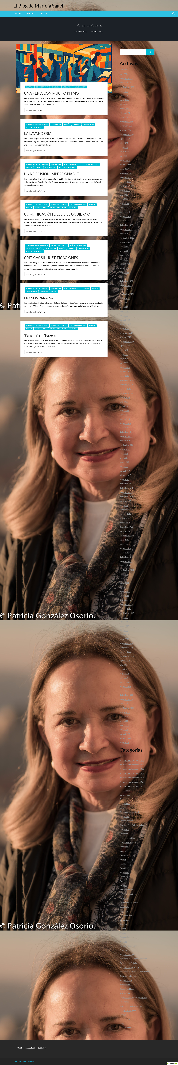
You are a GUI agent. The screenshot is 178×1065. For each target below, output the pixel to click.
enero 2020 (124, 328)
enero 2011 (124, 596)
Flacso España (125, 877)
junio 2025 (124, 95)
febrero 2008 (125, 738)
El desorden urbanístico (129, 842)
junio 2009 (124, 669)
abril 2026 (124, 74)
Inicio (18, 14)
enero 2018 (124, 427)
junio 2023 (124, 199)
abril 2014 (124, 505)
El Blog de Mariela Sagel (38, 6)
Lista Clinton (51, 248)
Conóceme (30, 14)
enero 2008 (124, 742)
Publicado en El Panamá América (133, 958)
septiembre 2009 (127, 656)
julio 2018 (124, 402)
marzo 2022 (125, 264)
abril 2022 (124, 259)
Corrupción (56, 124)
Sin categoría (125, 1002)
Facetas (123, 859)
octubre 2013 (125, 514)
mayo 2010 (124, 626)
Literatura (67, 87)
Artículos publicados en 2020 (132, 786)
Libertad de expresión (34, 248)
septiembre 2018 (127, 393)
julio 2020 (124, 302)
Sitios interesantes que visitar (132, 1006)
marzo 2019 (125, 367)
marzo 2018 (125, 419)
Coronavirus (125, 795)
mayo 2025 (124, 100)
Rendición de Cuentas (128, 984)
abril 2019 (124, 363)
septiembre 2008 (127, 708)
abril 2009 (124, 678)
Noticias (123, 924)
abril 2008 (124, 729)
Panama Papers (80, 87)
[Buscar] (150, 52)
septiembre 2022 (127, 238)
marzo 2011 (125, 591)
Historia (123, 885)
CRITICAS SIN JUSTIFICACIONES (51, 257)
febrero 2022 (125, 268)
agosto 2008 (125, 712)
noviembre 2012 (126, 531)
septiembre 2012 (127, 535)
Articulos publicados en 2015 (132, 764)
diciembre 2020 (126, 281)
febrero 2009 (125, 686)
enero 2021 (124, 277)
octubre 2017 (125, 440)
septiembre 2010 (127, 613)
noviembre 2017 (126, 436)
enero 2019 (124, 376)
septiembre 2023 (127, 186)
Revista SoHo (125, 993)
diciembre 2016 (126, 483)
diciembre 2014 (126, 496)
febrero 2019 (125, 371)
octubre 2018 (125, 389)
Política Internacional (128, 946)
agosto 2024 (125, 139)
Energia (123, 851)
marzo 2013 (125, 522)
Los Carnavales (126, 915)
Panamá (76, 124)
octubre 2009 (125, 652)
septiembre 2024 (127, 134)
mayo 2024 (124, 151)
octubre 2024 (125, 130)
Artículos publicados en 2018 (132, 777)
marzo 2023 (125, 212)
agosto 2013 (125, 518)
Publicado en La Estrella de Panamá (63, 208)
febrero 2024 (125, 164)
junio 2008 (124, 721)
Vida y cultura (125, 1027)
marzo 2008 (125, 734)
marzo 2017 (125, 471)
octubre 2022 (125, 233)
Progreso (123, 950)
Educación (124, 833)
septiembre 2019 (127, 341)
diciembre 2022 (126, 225)
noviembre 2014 (126, 501)
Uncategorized (126, 1019)
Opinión (67, 124)
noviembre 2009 (126, 647)
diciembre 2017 (126, 432)
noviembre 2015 (126, 492)
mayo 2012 (124, 540)
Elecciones (124, 846)
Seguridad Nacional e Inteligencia (133, 997)
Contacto (43, 14)
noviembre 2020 (126, 285)
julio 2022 (124, 246)
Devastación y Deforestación (132, 825)
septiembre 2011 (127, 570)
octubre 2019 (125, 337)
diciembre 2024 (126, 121)
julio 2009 (124, 665)
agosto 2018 (125, 397)
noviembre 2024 (126, 126)
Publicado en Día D (127, 954)
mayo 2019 (124, 358)
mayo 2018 (124, 410)
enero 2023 (124, 220)
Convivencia (125, 790)
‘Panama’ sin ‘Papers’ (40, 335)
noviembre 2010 (126, 604)
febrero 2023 (125, 216)
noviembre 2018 (126, 384)
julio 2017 (124, 453)
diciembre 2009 (126, 643)
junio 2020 (124, 307)
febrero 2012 (125, 548)
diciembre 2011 (126, 557)
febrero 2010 (125, 634)
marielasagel (31, 110)
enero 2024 (124, 169)
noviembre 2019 (126, 333)
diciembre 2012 (126, 527)
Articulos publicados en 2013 (132, 760)
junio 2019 (124, 354)
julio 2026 (124, 69)
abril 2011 (124, 587)
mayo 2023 (124, 203)
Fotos (122, 881)
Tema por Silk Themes (23, 1061)
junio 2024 (124, 147)
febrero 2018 (125, 423)
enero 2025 (124, 117)
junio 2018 (124, 406)
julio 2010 (124, 617)
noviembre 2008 (126, 699)
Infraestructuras (126, 889)
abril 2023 (124, 207)
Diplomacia (124, 829)
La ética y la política (90, 164)
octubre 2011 (125, 565)
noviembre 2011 (126, 561)
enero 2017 (124, 479)
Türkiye (123, 1015)
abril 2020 (124, 315)
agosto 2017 (125, 449)
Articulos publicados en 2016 (132, 769)
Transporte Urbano (128, 1010)
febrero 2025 (125, 113)
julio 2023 (124, 195)
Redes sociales (126, 980)
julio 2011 (124, 574)
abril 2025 (124, 104)
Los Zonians (124, 920)
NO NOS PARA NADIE (42, 298)
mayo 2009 (124, 673)
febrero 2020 (125, 324)
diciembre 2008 (126, 695)
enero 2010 (124, 639)
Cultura (29, 87)
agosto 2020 (125, 298)
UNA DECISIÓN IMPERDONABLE (51, 174)
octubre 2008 (125, 703)
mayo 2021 (124, 272)
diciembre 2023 (126, 173)
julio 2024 (124, 143)
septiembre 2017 (127, 445)
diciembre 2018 (126, 380)
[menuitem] (18, 14)
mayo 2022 (124, 255)
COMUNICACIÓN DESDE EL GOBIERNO (57, 214)
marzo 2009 (125, 682)
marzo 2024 (125, 160)
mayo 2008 (124, 725)
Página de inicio (81, 32)
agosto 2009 (125, 660)
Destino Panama (42, 87)
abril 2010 (124, 630)
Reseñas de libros (127, 989)
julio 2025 (124, 91)
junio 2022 (124, 251)
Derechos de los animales (130, 812)
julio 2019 (124, 350)
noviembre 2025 (126, 78)
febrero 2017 (125, 475)
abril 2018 (124, 415)
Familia (123, 864)
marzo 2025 (125, 108)
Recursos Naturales (128, 976)
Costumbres (125, 803)
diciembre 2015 (126, 488)
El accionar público (71, 164)
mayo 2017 (124, 462)
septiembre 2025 (127, 87)
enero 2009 (124, 691)
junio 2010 (124, 621)
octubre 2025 (125, 82)
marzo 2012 (125, 544)
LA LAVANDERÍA (37, 133)
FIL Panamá (55, 87)
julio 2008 (124, 716)
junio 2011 (124, 578)
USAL (122, 1023)
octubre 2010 (125, 609)
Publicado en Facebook (129, 967)
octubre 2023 (125, 182)
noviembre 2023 (126, 177)
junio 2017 (124, 458)
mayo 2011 (124, 583)
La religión (124, 898)
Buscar (122, 47)
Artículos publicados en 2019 (37, 124)
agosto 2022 (125, 242)
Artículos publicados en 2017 (37, 204)
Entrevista (124, 855)
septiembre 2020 (127, 294)
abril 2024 (124, 156)
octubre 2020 (125, 289)
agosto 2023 (125, 190)
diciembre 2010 (126, 600)
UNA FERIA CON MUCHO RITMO (51, 93)
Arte (121, 756)
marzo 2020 (125, 320)
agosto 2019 (125, 345)
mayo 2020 (124, 311)
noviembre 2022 (126, 229)
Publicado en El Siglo (34, 127)
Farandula (124, 868)
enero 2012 (124, 553)
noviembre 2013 (126, 509)
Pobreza (123, 941)
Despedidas (124, 816)
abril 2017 (124, 466)
